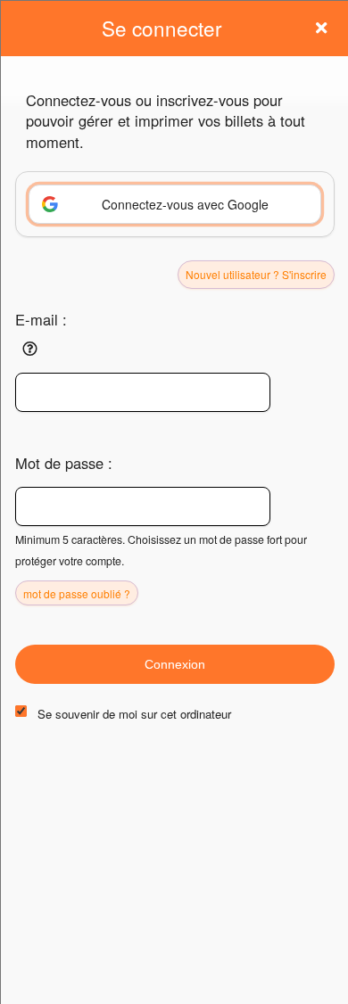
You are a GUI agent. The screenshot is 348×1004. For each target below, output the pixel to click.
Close (321, 27)
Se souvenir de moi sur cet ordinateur (134, 713)
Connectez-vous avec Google (185, 204)
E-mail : (41, 319)
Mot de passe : (63, 462)
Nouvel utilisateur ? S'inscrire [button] (256, 274)
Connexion (175, 664)
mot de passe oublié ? (76, 593)
